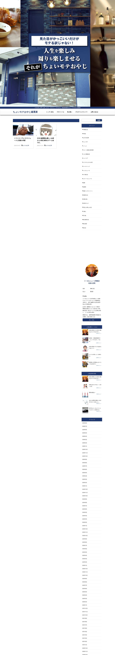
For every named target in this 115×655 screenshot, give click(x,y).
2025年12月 (85, 449)
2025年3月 (84, 479)
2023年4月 (84, 555)
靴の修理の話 (86, 219)
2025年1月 (84, 486)
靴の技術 (85, 223)
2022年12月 (85, 568)
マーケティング (86, 166)
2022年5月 (84, 591)
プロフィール (60, 112)
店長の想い (85, 199)
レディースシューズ (87, 178)
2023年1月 (84, 565)
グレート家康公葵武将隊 (88, 150)
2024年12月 (85, 489)
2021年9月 (84, 618)
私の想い (69, 112)
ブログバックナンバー (81, 112)
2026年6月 (84, 429)
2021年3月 (84, 638)
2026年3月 (84, 439)
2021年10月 (85, 615)
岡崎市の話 (85, 195)
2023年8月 (84, 542)
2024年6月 (84, 509)
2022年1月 (84, 605)
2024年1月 (84, 525)
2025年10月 (85, 456)
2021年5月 (84, 631)
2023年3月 (84, 558)
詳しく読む (91, 320)
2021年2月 (84, 641)
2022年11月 (85, 572)
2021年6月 (84, 628)
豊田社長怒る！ (92, 392)
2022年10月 (85, 575)
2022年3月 (84, 598)
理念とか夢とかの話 (87, 207)
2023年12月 (85, 528)
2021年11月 (85, 611)
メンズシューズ (86, 170)
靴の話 (84, 227)
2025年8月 (84, 462)
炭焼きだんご (86, 203)
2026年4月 (84, 436)
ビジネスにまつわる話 (88, 162)
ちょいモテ (85, 141)
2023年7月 (84, 545)
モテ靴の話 (85, 174)
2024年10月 (85, 495)
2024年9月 (84, 499)
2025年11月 (85, 452)
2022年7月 (84, 585)
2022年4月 (84, 595)
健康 (84, 182)
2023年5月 (84, 552)
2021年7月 (84, 625)
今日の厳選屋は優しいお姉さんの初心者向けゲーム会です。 (45, 140)
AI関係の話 (85, 129)
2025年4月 (84, 476)
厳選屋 (84, 186)
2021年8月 (84, 621)
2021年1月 (84, 644)
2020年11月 (85, 651)
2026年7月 (84, 426)
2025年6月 (84, 469)
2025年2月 (84, 482)
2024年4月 (84, 515)
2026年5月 (84, 432)
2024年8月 (84, 502)
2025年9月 (84, 459)
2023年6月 (84, 548)
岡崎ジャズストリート (88, 191)
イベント (85, 146)
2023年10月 (85, 535)
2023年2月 (84, 562)
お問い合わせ (94, 112)
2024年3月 (84, 519)
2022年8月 (84, 582)
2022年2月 (84, 601)
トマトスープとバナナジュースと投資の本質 (22, 139)
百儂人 (84, 211)
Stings (84, 133)
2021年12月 (85, 608)
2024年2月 (84, 522)
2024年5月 (84, 512)
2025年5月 (84, 472)
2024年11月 (85, 492)
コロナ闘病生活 (86, 154)
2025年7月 (84, 466)
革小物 (84, 215)
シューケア (85, 158)
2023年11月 (85, 532)
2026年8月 (84, 423)
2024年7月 (84, 505)
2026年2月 (84, 442)
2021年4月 (84, 634)
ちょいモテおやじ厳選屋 (25, 111)
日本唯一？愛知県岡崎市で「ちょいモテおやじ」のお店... (94, 339)
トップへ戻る (50, 112)
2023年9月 (84, 538)
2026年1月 (84, 446)
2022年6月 (84, 588)
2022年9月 (84, 578)
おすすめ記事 (25, 145)
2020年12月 (85, 648)
